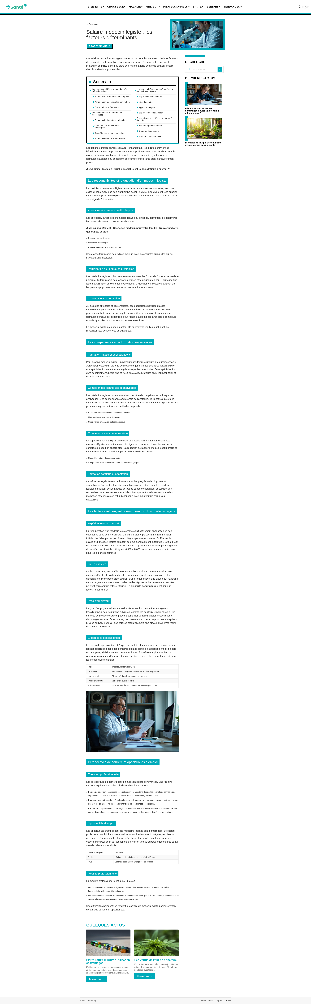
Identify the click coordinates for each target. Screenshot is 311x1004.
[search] (300, 7)
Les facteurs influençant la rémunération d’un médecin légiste (155, 90)
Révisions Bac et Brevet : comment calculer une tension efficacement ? (202, 110)
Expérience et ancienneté (150, 97)
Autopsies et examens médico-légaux (112, 97)
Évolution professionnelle (150, 126)
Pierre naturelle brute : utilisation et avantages (108, 961)
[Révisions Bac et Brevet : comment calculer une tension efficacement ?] (204, 94)
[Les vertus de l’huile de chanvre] (156, 943)
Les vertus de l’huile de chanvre (155, 960)
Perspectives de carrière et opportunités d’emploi (155, 119)
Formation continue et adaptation (110, 138)
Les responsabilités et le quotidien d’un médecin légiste (110, 90)
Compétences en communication (110, 133)
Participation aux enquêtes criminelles (112, 102)
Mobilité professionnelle (150, 136)
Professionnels (100, 46)
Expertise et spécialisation (151, 113)
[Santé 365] (16, 7)
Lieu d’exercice (146, 102)
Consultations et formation (107, 107)
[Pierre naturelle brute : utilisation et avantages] (108, 943)
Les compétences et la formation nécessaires (107, 114)
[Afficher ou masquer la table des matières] (144, 81)
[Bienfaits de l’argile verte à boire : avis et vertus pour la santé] (204, 128)
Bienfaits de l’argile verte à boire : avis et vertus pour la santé (203, 143)
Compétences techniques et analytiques (107, 127)
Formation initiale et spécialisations (111, 120)
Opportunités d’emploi (149, 131)
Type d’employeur (147, 107)
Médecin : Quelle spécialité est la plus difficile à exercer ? (136, 169)
